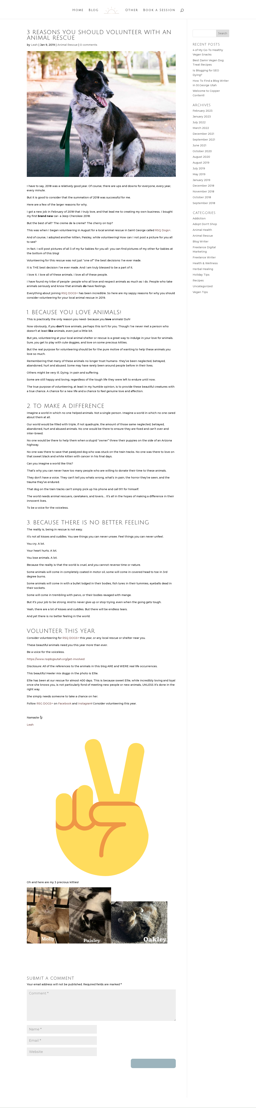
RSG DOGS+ (45, 703)
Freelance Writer (204, 257)
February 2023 (203, 110)
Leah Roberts (60, 1102)
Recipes (198, 280)
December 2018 (203, 185)
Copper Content (106, 1102)
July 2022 (199, 122)
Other (131, 10)
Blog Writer (200, 241)
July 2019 (199, 168)
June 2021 (199, 145)
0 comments (88, 44)
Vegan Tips (200, 292)
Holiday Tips (201, 274)
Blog (94, 10)
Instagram (85, 703)
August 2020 (201, 156)
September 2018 (204, 203)
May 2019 (199, 174)
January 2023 (202, 116)
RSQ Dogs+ (163, 230)
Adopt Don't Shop (205, 224)
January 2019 (201, 180)
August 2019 (201, 162)
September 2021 (204, 139)
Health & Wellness (205, 263)
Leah (34, 44)
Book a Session (159, 10)
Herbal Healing (203, 269)
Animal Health (202, 230)
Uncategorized (203, 286)
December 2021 (203, 133)
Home (78, 10)
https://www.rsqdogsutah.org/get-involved (56, 659)
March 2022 (201, 128)
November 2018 (203, 191)
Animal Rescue (67, 44)
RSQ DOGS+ (69, 293)
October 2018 (202, 197)
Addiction (199, 218)
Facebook (64, 703)
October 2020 (202, 151)
